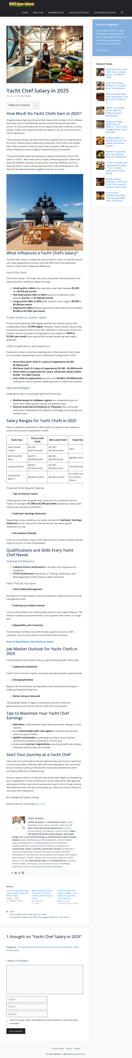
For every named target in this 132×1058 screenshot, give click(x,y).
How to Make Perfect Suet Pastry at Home (29, 641)
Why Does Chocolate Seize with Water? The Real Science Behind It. (117, 98)
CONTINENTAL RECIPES (105, 12)
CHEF (11, 911)
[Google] (23, 873)
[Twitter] (12, 873)
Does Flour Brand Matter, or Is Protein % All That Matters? (116, 85)
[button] (122, 12)
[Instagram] (19, 873)
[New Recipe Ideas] (20, 4)
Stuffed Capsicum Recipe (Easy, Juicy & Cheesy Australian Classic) (116, 141)
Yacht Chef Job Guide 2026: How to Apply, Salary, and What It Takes (17, 893)
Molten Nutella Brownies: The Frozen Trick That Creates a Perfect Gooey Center (42, 894)
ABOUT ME (38, 12)
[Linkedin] (16, 873)
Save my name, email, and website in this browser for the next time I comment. (43, 1021)
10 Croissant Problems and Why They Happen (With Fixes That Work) (39, 917)
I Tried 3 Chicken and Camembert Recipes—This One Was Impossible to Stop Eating (116, 168)
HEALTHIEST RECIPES (79, 12)
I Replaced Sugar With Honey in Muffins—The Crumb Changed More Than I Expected (66, 894)
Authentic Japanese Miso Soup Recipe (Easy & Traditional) (116, 154)
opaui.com (39, 803)
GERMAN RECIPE (56, 12)
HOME (25, 12)
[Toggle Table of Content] (34, 105)
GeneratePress (79, 1054)
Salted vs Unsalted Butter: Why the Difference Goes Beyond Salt (115, 111)
